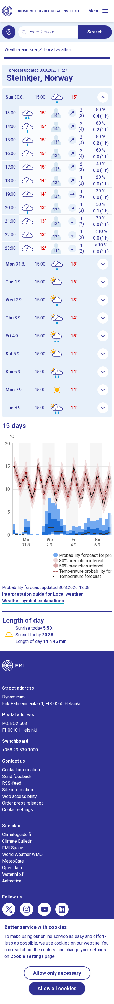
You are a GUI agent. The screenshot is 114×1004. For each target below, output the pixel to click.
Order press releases (23, 803)
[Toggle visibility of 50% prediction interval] (78, 566)
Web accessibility (19, 796)
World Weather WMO (22, 854)
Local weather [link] (57, 49)
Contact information (21, 769)
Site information (17, 789)
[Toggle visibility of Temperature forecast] (77, 576)
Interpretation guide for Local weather (42, 594)
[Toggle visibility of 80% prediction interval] (78, 560)
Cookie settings (17, 809)
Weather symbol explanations (33, 600)
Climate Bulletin (17, 841)
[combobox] (51, 32)
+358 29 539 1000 (20, 750)
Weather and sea (20, 49)
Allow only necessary (57, 973)
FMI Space (12, 847)
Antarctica (11, 881)
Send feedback (17, 776)
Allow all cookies (57, 988)
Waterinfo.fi (13, 874)
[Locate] (8, 32)
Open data (12, 867)
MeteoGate (13, 861)
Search (94, 32)
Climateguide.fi (16, 834)
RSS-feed (11, 783)
